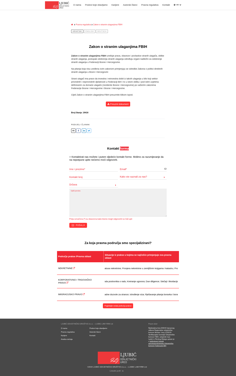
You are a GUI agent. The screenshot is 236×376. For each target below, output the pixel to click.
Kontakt (166, 5)
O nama (77, 5)
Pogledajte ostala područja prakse (118, 306)
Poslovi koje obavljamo (96, 5)
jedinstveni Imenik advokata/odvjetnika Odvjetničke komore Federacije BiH (160, 343)
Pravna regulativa (149, 5)
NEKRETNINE (65, 268)
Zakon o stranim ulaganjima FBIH (107, 25)
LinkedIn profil (115, 371)
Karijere (115, 5)
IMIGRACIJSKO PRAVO (70, 294)
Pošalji (80, 225)
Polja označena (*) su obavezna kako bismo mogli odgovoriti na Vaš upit (100, 219)
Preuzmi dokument (119, 104)
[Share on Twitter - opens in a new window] (89, 130)
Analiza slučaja (67, 339)
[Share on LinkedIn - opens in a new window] (84, 130)
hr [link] (177, 5)
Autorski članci (130, 5)
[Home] (72, 24)
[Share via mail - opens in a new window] (73, 130)
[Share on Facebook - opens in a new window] (78, 130)
